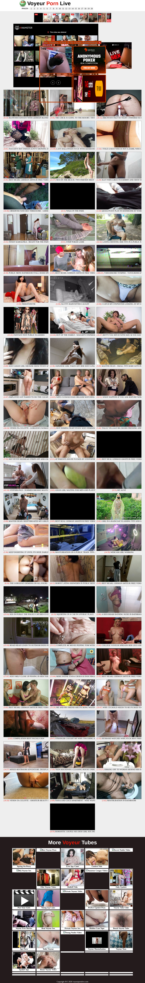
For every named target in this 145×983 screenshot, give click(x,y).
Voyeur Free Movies (24, 928)
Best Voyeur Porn (49, 850)
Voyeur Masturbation (97, 949)
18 (85, 9)
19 (88, 9)
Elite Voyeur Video (48, 887)
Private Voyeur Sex (72, 928)
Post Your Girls (24, 908)
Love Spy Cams (72, 866)
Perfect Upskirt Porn (96, 908)
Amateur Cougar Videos (98, 871)
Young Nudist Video (73, 933)
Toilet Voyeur (48, 949)
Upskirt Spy (24, 970)
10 (60, 9)
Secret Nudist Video (122, 850)
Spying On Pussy (24, 866)
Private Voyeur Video (73, 891)
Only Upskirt (121, 887)
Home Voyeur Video (48, 970)
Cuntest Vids (97, 866)
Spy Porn (24, 949)
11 (63, 9)
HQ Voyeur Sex (24, 871)
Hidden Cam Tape (96, 928)
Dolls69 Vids (72, 887)
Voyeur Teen (121, 949)
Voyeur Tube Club (121, 908)
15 (76, 9)
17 (82, 9)
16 (79, 9)
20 (92, 9)
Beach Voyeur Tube (121, 928)
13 (69, 9)
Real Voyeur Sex (48, 928)
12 (66, 9)
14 (73, 9)
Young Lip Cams (48, 908)
